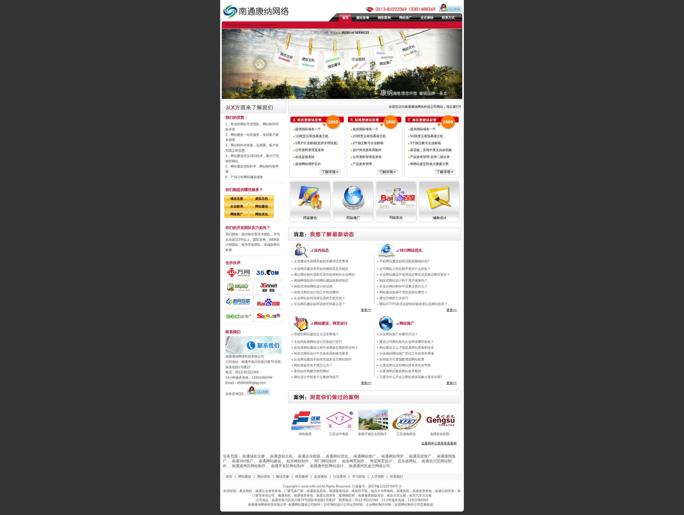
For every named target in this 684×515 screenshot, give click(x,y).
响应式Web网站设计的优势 (313, 286)
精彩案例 (384, 18)
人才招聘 (377, 476)
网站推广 (405, 18)
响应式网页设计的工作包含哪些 (316, 292)
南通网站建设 (270, 461)
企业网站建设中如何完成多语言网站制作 (323, 359)
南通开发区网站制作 (288, 466)
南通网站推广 (364, 456)
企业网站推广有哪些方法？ (398, 334)
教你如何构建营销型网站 (311, 371)
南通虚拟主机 (281, 456)
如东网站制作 (297, 461)
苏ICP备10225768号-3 (384, 486)
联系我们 (396, 476)
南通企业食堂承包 (268, 491)
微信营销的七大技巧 (393, 298)
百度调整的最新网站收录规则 (400, 371)
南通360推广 (242, 461)
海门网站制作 (325, 461)
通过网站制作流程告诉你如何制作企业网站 (324, 274)
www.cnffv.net (311, 486)
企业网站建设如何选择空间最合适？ (319, 304)
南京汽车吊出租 (420, 495)
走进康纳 (320, 476)
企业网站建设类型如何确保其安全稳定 (321, 269)
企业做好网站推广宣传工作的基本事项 (406, 353)
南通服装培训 (338, 491)
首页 (345, 18)
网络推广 (236, 214)
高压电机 (245, 491)
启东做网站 (407, 461)
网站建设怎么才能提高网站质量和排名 (406, 347)
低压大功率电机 (382, 491)
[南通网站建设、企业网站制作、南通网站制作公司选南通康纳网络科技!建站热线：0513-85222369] (258, 11)
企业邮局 (236, 206)
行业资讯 (339, 476)
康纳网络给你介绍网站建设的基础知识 (321, 280)
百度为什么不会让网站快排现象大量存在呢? (410, 377)
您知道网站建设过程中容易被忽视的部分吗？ (326, 347)
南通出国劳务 (444, 491)
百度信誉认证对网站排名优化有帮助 (405, 365)
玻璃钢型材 (347, 495)
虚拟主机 (261, 199)
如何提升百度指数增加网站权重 (401, 359)
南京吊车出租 (396, 495)
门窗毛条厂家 (294, 491)
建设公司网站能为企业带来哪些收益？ (406, 342)
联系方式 (448, 18)
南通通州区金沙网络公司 (369, 466)
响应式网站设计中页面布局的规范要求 (321, 353)
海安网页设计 (381, 461)
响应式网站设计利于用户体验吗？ (403, 280)
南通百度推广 (420, 456)
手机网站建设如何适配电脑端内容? (404, 261)
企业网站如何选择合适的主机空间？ (319, 298)
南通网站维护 (392, 456)
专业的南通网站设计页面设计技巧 (318, 342)
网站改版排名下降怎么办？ (313, 365)
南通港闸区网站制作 (249, 466)
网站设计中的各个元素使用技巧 (316, 377)
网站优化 (261, 214)
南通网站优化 (337, 456)
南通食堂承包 (422, 491)
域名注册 (236, 199)
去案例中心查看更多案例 (439, 443)
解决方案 (282, 476)
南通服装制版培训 (371, 495)
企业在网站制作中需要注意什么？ (403, 286)
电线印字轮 (360, 491)
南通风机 (403, 491)
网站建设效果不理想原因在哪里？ (403, 292)
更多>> (366, 310)
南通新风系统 (316, 491)
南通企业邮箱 (309, 456)
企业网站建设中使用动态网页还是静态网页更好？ (414, 274)
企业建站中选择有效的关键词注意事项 (321, 261)
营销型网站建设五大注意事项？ (316, 334)
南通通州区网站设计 (327, 466)
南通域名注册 (253, 456)
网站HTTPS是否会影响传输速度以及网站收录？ (413, 304)
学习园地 (358, 476)
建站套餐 (362, 18)
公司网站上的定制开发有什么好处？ (405, 269)
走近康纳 (427, 18)
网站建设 (261, 206)
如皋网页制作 (353, 461)
